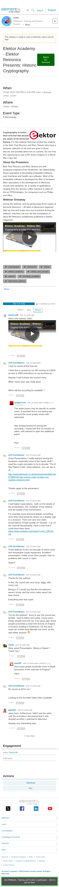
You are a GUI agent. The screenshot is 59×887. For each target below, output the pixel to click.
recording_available (31, 276)
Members (5, 817)
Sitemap (42, 860)
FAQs (31, 856)
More (27, 24)
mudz (11, 645)
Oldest (20, 310)
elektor (47, 267)
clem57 (18, 663)
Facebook (22, 808)
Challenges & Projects (11, 837)
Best (29, 310)
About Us (5, 856)
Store (4, 849)
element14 (31, 267)
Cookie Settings (8, 864)
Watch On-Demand (46, 60)
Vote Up (9, 355)
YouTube (50, 808)
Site (27, 10)
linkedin (36, 808)
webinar (11, 276)
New (54, 21)
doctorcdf (13, 315)
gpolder (12, 710)
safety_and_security (40, 272)
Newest (38, 310)
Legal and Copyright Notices (26, 860)
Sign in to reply (19, 304)
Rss (30, 788)
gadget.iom (20, 402)
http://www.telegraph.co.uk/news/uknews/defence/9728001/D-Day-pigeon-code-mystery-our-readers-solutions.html (32, 477)
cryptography (14, 267)
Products (5, 843)
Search (33, 10)
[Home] (11, 10)
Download (30, 782)
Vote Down (14, 355)
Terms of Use (40, 856)
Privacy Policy (8, 860)
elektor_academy (15, 272)
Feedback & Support (18, 856)
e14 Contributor (16, 362)
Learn (16, 17)
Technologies (7, 830)
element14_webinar (16, 281)
